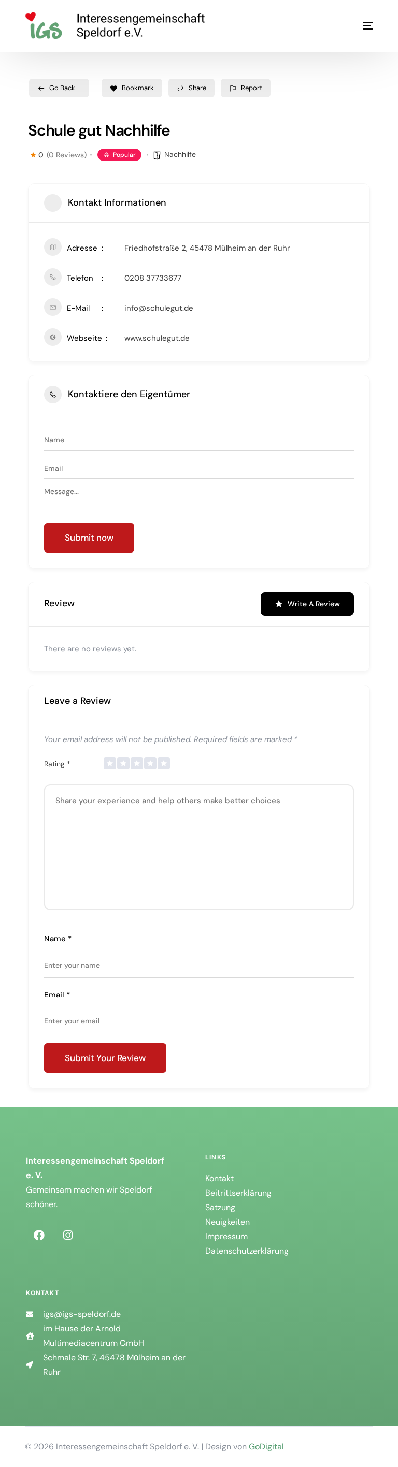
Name (58, 939)
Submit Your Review (105, 1058)
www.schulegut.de (157, 338)
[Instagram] (68, 1235)
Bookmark (138, 87)
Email (57, 995)
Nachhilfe (180, 154)
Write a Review (314, 603)
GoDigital (266, 1446)
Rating (57, 763)
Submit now (89, 537)
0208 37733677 (152, 278)
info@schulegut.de (158, 308)
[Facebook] (39, 1235)
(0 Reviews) (67, 154)
